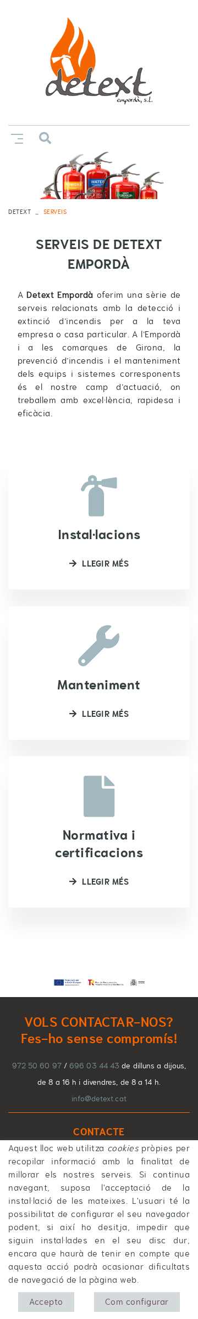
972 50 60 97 (37, 1065)
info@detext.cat (99, 1098)
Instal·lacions (99, 534)
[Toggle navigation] (14, 137)
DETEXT (19, 212)
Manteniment (99, 685)
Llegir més (105, 563)
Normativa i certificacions (99, 843)
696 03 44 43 (94, 1065)
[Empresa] (99, 62)
